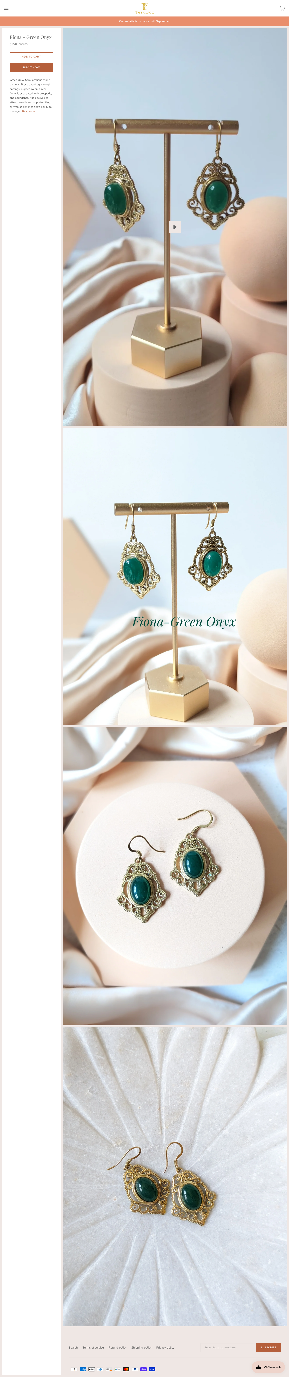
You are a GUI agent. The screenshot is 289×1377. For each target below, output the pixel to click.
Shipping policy (141, 1348)
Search (73, 1348)
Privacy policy (165, 1348)
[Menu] (6, 8)
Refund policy (118, 1348)
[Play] (175, 227)
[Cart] (282, 8)
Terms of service (93, 1348)
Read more (28, 111)
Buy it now (31, 67)
